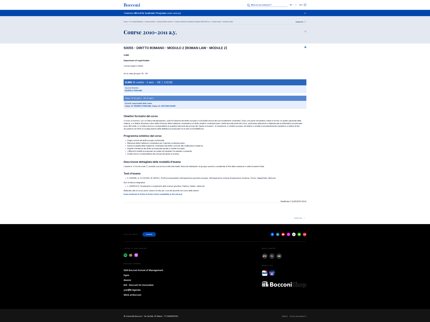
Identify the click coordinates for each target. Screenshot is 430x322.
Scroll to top (298, 218)
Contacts (149, 234)
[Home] (132, 5)
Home (126, 22)
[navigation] (215, 13)
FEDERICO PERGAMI (133, 90)
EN (291, 5)
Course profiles (150, 22)
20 (146, 73)
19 (142, 73)
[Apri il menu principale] (305, 5)
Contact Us (299, 22)
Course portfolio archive (165, 22)
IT (296, 5)
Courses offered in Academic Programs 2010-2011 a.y (192, 22)
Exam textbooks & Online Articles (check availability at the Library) (153, 194)
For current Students (136, 22)
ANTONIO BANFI (168, 106)
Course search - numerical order (222, 22)
